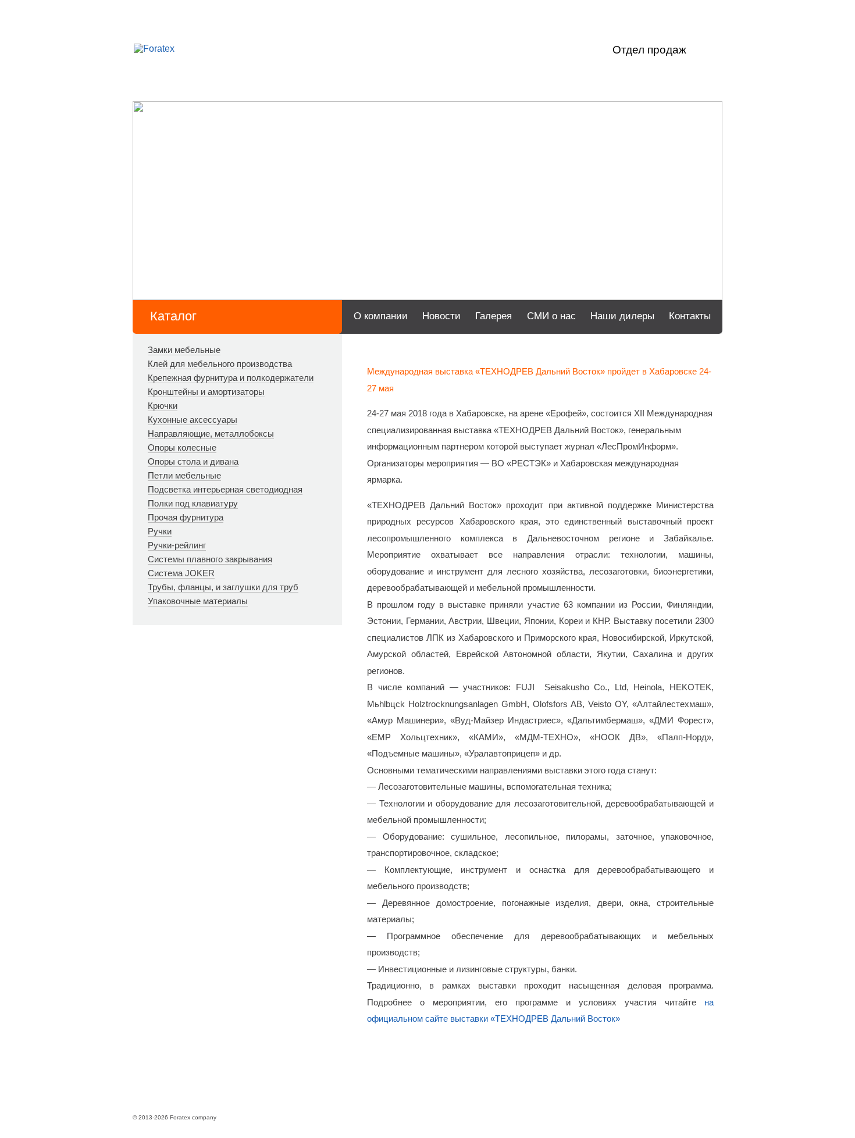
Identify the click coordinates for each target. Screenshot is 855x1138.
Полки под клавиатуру (193, 503)
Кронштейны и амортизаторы (206, 392)
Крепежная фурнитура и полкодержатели (231, 378)
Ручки (160, 531)
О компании (381, 316)
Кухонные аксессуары (192, 419)
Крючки (162, 406)
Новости (441, 316)
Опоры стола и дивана (193, 461)
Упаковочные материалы (198, 601)
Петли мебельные (184, 475)
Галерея (493, 316)
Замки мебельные (184, 350)
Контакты (690, 316)
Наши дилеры (622, 316)
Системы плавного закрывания (210, 559)
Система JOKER (181, 573)
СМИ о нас (551, 316)
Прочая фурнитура (185, 517)
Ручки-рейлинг (177, 545)
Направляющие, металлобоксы (211, 433)
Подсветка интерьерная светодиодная (225, 489)
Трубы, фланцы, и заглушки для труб (223, 587)
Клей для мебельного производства (220, 364)
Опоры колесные (182, 447)
